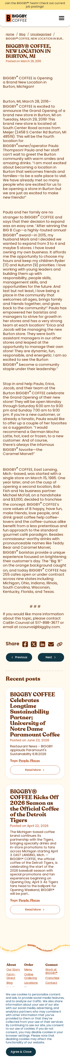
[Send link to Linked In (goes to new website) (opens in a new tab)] (42, 644)
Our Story (13, 969)
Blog (22, 34)
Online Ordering (30, 976)
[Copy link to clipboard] (59, 644)
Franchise (52, 978)
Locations (31, 983)
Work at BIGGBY (51, 971)
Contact (51, 983)
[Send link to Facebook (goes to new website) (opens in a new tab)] (25, 644)
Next (49, 657)
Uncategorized (40, 34)
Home (10, 34)
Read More (33, 770)
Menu (28, 969)
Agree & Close (21, 1052)
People (24, 760)
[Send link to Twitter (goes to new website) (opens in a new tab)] (34, 644)
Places (35, 760)
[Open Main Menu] (61, 18)
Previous (21, 657)
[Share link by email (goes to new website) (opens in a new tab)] (51, 644)
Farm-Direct (11, 976)
